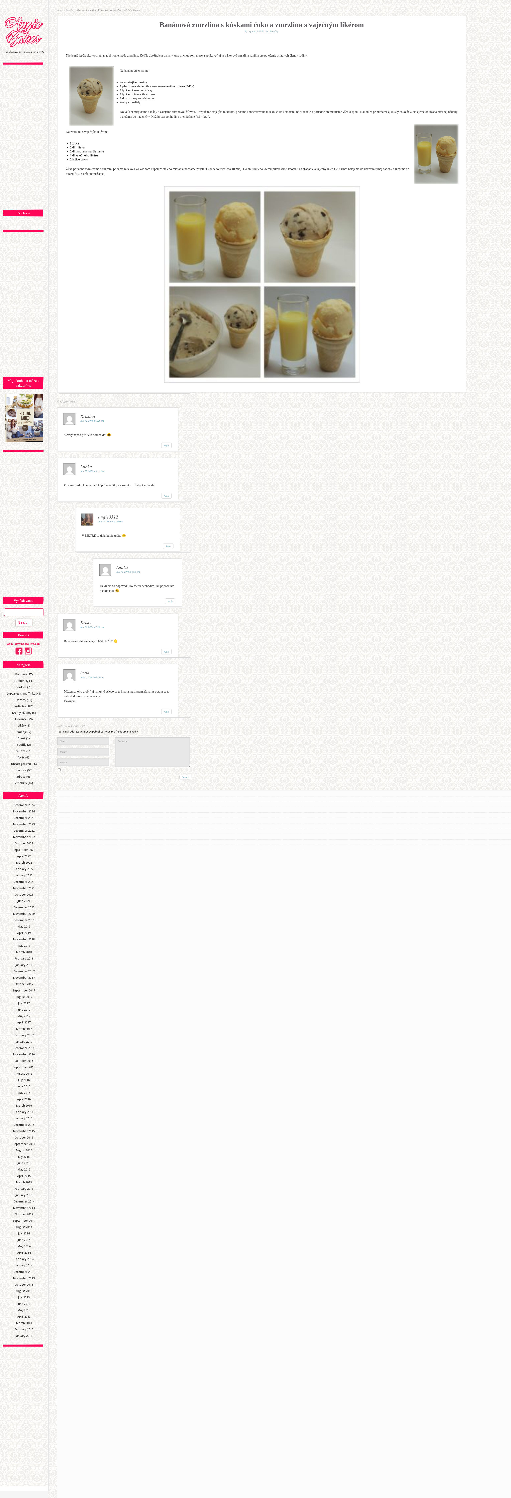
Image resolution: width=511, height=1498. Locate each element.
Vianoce (21, 770)
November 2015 (24, 1131)
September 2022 (24, 850)
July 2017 (24, 1003)
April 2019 (24, 933)
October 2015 (24, 1137)
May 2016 (23, 1093)
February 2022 (24, 869)
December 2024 (24, 805)
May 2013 (23, 1310)
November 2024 (24, 811)
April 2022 (24, 856)
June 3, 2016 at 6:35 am (91, 677)
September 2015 (24, 1144)
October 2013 (24, 1284)
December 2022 (24, 830)
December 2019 (24, 920)
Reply (166, 445)
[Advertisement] (23, 137)
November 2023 (24, 824)
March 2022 (24, 862)
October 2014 (24, 1214)
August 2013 (24, 1291)
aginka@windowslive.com (24, 643)
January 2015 (24, 1195)
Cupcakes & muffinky (21, 693)
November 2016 (24, 1054)
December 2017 (24, 971)
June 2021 (23, 901)
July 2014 (24, 1233)
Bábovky (21, 674)
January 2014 (24, 1265)
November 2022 (24, 837)
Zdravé (21, 776)
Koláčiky (20, 706)
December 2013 (24, 1272)
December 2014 (24, 1201)
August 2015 (24, 1150)
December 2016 (24, 1048)
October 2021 (24, 894)
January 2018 (24, 965)
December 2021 (24, 882)
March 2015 (24, 1182)
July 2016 (24, 1080)
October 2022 (24, 843)
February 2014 (24, 1259)
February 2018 (24, 958)
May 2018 (23, 946)
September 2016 (24, 1067)
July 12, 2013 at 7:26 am (92, 420)
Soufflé (21, 745)
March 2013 (24, 1323)
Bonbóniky (21, 681)
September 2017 (24, 990)
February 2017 (24, 1035)
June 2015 (23, 1163)
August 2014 (24, 1227)
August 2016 (24, 1073)
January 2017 (24, 1041)
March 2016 (24, 1105)
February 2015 (24, 1188)
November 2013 (24, 1278)
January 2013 (24, 1336)
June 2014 (23, 1240)
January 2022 (24, 875)
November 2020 (24, 914)
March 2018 (24, 952)
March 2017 (24, 1029)
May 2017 (23, 1016)
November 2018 (24, 939)
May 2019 (23, 926)
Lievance (21, 719)
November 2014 (24, 1208)
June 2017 (23, 1009)
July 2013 (24, 1297)
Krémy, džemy (21, 713)
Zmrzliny (21, 783)
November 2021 (24, 888)
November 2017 (24, 977)
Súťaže (21, 751)
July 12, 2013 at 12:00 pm (110, 521)
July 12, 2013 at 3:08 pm (128, 571)
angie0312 (108, 517)
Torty (21, 757)
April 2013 (24, 1316)
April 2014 (24, 1252)
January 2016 (24, 1118)
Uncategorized (21, 764)
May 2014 (23, 1246)
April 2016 (24, 1099)
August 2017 (24, 997)
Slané (21, 738)
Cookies (21, 687)
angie (250, 31)
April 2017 (24, 1022)
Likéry (22, 725)
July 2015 (24, 1157)
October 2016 (24, 1061)
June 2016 (23, 1086)
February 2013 (24, 1329)
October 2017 (24, 984)
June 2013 (23, 1304)
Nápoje (22, 732)
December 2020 (24, 907)
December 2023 (24, 818)
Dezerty (21, 700)
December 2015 (24, 1125)
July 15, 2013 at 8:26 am (92, 626)
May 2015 (23, 1169)
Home (60, 10)
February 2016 (24, 1112)
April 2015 (24, 1176)
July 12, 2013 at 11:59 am (92, 471)
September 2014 (24, 1220)
